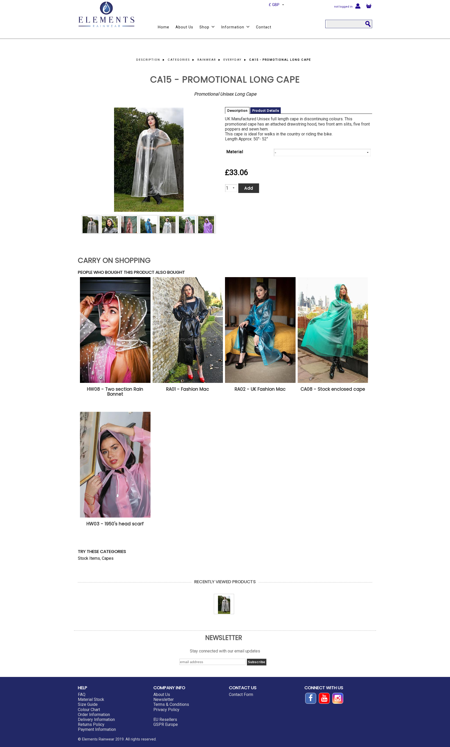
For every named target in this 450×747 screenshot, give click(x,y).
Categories (179, 59)
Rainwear (206, 59)
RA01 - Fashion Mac (187, 389)
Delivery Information (96, 719)
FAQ (81, 694)
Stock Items (89, 558)
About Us (184, 27)
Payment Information (97, 729)
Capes (108, 558)
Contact (263, 27)
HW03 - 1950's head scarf (115, 524)
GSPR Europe (165, 724)
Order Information (94, 714)
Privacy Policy (166, 709)
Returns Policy (91, 724)
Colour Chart (89, 709)
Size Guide (88, 704)
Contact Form (241, 694)
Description (148, 59)
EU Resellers (165, 719)
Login (358, 5)
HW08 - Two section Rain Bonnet (115, 391)
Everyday (232, 59)
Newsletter (163, 699)
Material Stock (91, 699)
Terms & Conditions (171, 704)
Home (163, 27)
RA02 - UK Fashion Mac (260, 389)
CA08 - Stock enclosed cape (333, 389)
